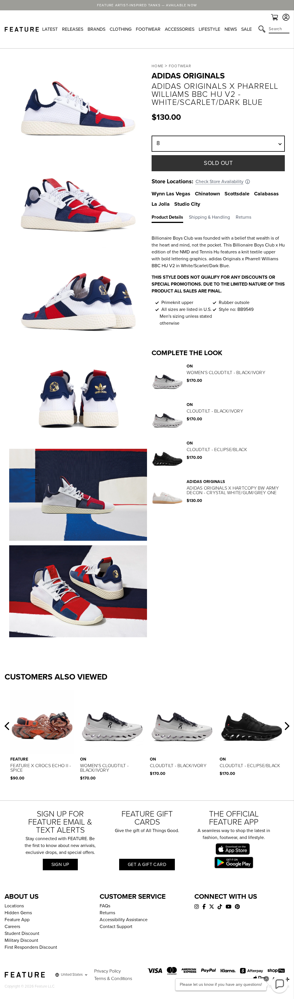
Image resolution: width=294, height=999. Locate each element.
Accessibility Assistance (124, 920)
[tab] (170, 218)
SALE (246, 29)
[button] (7, 726)
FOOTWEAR (148, 29)
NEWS (231, 29)
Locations (14, 906)
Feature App (17, 920)
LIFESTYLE (209, 29)
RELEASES (72, 29)
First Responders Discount (31, 947)
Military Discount (21, 940)
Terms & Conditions (113, 978)
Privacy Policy (107, 971)
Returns (107, 913)
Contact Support (116, 926)
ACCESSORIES (179, 29)
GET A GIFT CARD (147, 864)
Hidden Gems (18, 913)
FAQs (105, 906)
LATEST (50, 29)
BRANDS (96, 29)
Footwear (180, 66)
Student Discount (22, 933)
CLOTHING (120, 29)
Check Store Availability (219, 181)
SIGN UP (60, 864)
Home (157, 66)
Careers (12, 926)
